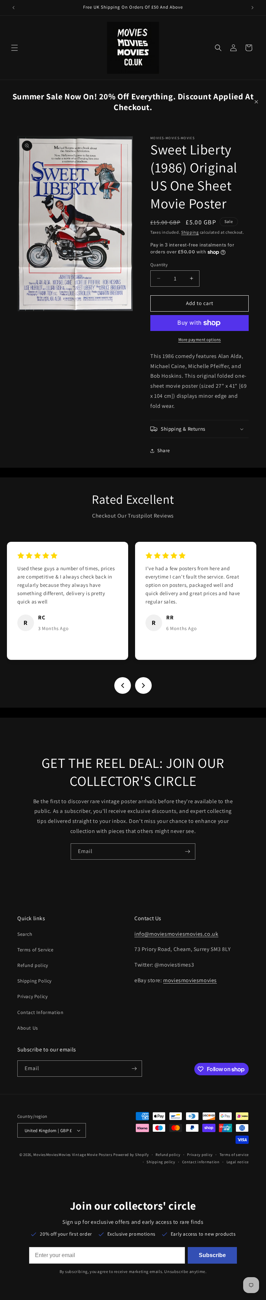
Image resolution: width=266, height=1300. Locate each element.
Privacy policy (200, 1154)
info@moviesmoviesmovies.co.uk (176, 934)
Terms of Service (35, 950)
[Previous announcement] (13, 7)
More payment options (199, 339)
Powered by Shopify (131, 1154)
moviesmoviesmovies (190, 980)
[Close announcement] (256, 102)
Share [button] (163, 450)
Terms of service (234, 1154)
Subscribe (212, 1255)
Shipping (190, 232)
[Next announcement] (252, 7)
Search (25, 934)
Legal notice (238, 1161)
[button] (14, 47)
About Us (27, 1028)
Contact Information (40, 1012)
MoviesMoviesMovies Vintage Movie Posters (72, 1154)
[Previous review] (122, 685)
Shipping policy (161, 1161)
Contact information (201, 1161)
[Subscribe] (187, 851)
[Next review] (143, 685)
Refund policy (32, 965)
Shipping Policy (34, 981)
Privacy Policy (32, 996)
